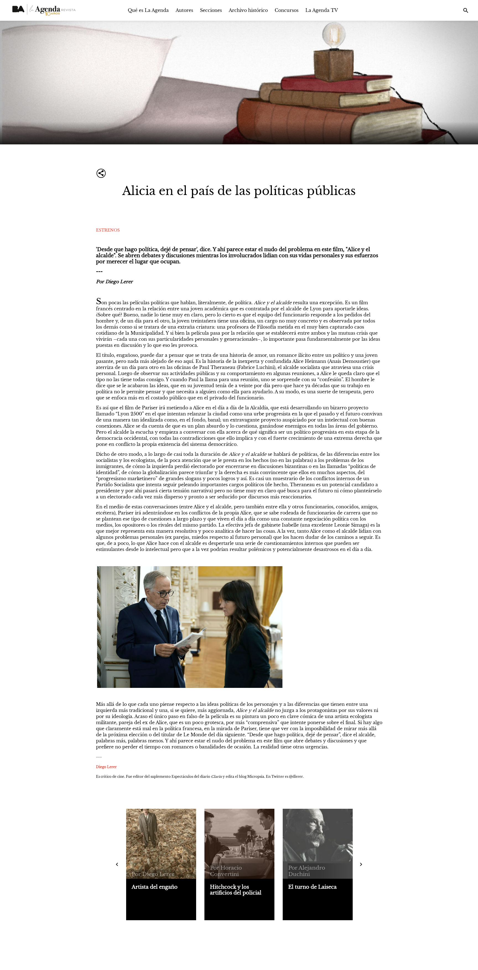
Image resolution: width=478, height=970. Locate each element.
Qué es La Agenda (148, 10)
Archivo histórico (248, 10)
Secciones (211, 10)
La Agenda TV (321, 10)
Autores (184, 10)
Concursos (286, 10)
